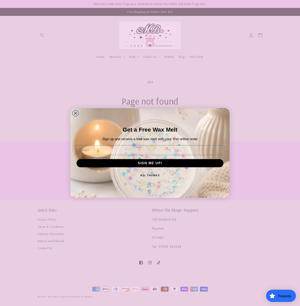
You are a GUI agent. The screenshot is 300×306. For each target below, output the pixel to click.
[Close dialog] (75, 113)
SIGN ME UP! (150, 163)
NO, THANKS (150, 175)
